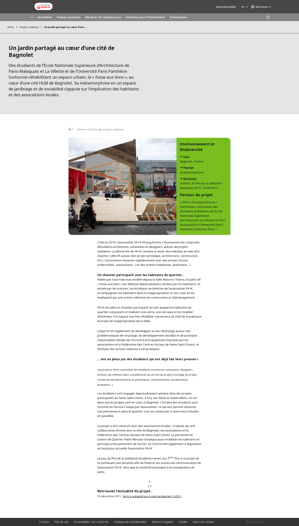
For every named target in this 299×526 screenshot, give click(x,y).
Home (10, 27)
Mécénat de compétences (103, 17)
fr (243, 7)
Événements (178, 17)
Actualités (45, 17)
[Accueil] (31, 17)
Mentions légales (162, 522)
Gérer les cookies (203, 522)
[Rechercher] (268, 17)
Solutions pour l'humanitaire (145, 17)
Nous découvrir (226, 7)
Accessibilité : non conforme (91, 522)
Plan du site (61, 522)
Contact (44, 522)
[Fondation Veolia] (44, 6)
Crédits (183, 522)
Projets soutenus (68, 17)
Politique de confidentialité (130, 522)
